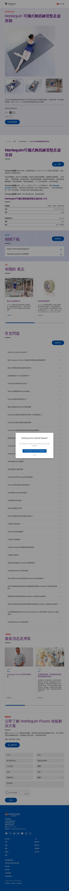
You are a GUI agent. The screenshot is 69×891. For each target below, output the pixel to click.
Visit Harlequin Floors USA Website (34, 451)
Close (34, 455)
